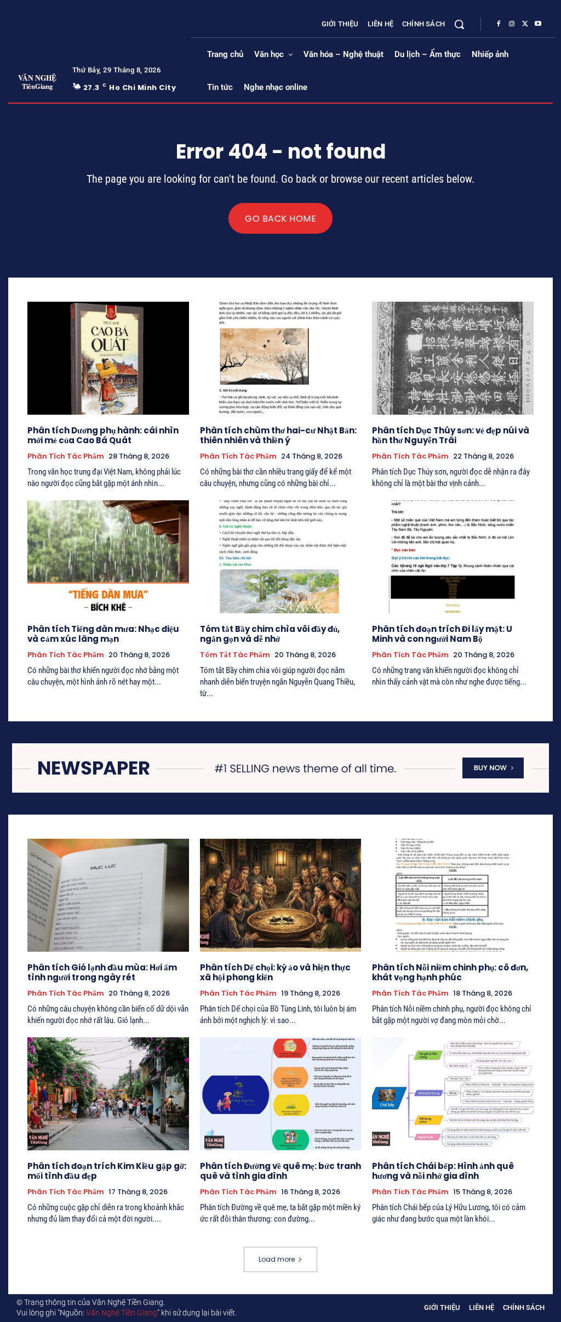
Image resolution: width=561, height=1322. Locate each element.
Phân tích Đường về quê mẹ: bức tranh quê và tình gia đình (280, 1171)
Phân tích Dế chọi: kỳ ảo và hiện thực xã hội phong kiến (275, 972)
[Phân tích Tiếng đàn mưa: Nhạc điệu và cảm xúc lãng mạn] (108, 556)
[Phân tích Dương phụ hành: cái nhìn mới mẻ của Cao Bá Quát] (108, 358)
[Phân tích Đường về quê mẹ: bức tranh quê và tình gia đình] (281, 1093)
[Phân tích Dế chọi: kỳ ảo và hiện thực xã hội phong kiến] (281, 895)
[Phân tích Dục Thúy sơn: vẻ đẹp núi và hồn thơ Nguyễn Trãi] (453, 358)
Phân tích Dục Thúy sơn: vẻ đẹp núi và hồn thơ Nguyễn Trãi (450, 435)
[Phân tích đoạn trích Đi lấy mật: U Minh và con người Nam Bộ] (453, 556)
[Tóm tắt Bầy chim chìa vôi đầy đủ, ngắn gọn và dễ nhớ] (281, 556)
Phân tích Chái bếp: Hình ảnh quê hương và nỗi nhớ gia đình (443, 1171)
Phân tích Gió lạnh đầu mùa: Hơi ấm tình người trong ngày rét (102, 972)
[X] (524, 24)
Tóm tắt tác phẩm (235, 655)
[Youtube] (538, 24)
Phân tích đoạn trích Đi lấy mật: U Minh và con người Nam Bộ (442, 634)
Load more (277, 1259)
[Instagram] (511, 24)
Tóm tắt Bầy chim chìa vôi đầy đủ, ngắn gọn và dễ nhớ (270, 634)
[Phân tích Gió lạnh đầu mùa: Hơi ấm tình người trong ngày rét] (108, 895)
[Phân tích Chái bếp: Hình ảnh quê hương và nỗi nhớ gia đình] (453, 1093)
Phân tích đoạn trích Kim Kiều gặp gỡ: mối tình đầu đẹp (106, 1171)
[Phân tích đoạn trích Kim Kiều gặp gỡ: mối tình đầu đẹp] (108, 1093)
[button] (459, 24)
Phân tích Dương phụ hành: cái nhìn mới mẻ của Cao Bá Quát (103, 435)
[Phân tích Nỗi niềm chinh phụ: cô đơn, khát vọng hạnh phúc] (453, 895)
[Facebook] (498, 24)
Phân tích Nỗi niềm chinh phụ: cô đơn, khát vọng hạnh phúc (450, 972)
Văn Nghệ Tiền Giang (121, 1312)
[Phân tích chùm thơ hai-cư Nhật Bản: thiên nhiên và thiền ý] (281, 358)
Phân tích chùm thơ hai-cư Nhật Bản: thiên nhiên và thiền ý (278, 435)
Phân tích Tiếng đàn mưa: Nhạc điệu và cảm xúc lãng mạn (103, 634)
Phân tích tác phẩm (65, 456)
